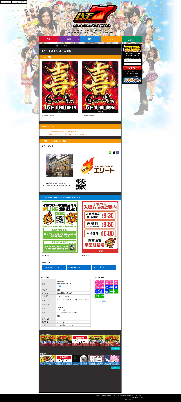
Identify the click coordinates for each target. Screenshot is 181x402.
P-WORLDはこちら (74, 267)
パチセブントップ (45, 46)
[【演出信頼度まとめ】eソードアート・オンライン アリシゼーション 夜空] (41, 336)
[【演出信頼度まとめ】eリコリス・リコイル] (89, 336)
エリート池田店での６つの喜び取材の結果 (62, 131)
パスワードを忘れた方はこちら (132, 71)
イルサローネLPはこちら (51, 267)
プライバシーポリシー (137, 395)
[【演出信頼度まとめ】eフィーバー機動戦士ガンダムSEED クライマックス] (57, 336)
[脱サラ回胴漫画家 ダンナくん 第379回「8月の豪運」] (41, 356)
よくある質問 (123, 395)
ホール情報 (55, 46)
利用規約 (129, 395)
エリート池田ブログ (100, 267)
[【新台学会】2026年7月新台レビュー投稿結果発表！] (89, 356)
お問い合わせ (115, 395)
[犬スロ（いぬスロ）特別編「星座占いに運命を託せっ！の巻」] (105, 356)
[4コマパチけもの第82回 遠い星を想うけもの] (73, 356)
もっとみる (115, 348)
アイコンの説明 (101, 301)
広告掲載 (109, 395)
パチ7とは (98, 395)
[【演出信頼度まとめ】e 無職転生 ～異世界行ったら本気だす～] (105, 336)
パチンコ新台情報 (132, 76)
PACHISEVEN (139, 397)
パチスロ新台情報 (132, 74)
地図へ (61, 286)
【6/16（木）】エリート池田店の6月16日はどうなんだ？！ (68, 134)
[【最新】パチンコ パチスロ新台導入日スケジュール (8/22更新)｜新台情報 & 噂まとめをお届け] (73, 336)
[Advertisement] (49, 382)
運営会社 (104, 395)
